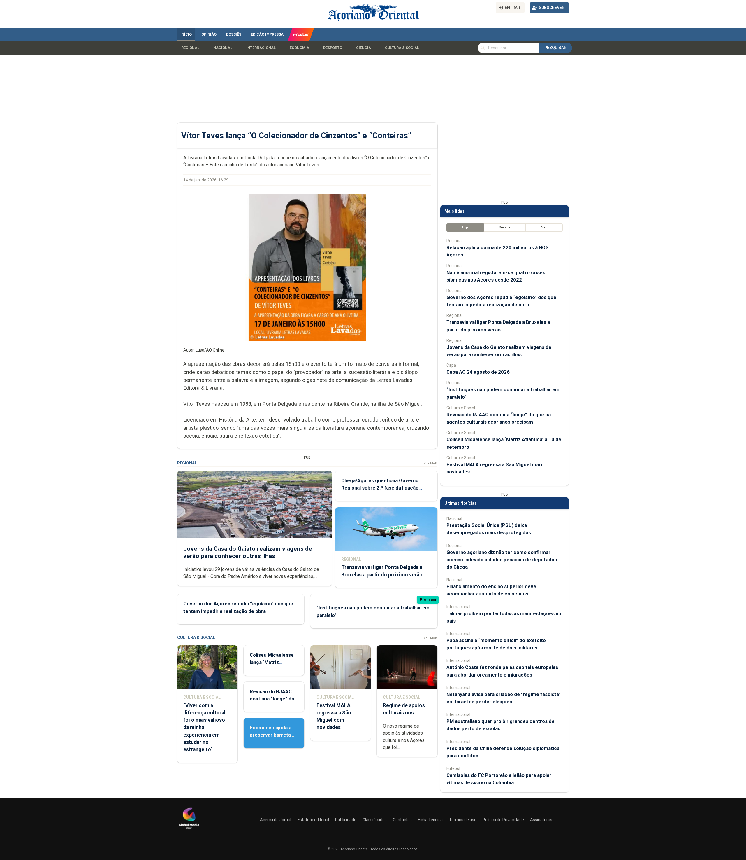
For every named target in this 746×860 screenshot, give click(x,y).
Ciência (363, 48)
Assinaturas (541, 819)
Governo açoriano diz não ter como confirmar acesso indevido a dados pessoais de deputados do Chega (501, 559)
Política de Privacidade (503, 819)
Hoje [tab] (465, 227)
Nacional (222, 48)
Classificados (375, 819)
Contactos (402, 819)
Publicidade (345, 819)
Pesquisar (555, 47)
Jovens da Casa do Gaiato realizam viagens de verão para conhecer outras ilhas (247, 552)
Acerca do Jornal (275, 819)
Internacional (261, 48)
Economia (299, 48)
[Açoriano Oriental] (188, 829)
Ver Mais (430, 463)
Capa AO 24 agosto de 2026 (478, 372)
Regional (190, 48)
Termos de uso (462, 819)
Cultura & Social (402, 48)
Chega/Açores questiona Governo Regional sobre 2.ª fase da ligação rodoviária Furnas (379, 488)
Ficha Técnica (430, 819)
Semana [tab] (504, 227)
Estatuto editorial (313, 819)
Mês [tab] (544, 227)
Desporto (332, 48)
